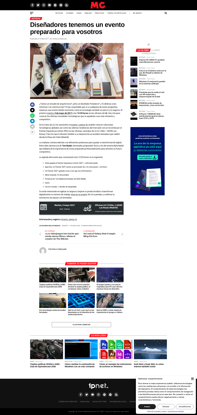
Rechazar (166, 406)
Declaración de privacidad (176, 411)
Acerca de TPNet (99, 401)
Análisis (88, 13)
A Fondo (69, 13)
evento (66, 225)
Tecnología (75, 225)
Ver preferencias (185, 406)
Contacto (133, 401)
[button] (192, 379)
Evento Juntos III (69, 219)
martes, (59, 113)
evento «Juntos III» (79, 125)
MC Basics (137, 13)
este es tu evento (79, 194)
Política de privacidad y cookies (156, 411)
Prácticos (99, 13)
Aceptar (147, 406)
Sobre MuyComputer (68, 401)
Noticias (59, 13)
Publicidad (84, 401)
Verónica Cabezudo (59, 39)
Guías (78, 13)
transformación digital (92, 225)
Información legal (118, 401)
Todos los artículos (116, 13)
